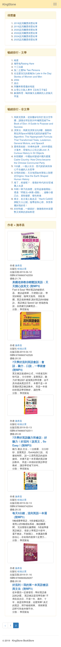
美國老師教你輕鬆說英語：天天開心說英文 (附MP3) (30, 284)
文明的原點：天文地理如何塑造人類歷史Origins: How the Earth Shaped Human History (33, 176)
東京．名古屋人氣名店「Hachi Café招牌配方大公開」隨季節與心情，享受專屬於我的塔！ (33, 202)
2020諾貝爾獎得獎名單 (25, 29)
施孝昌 (18, 265)
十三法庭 (18, 66)
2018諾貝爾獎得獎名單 (25, 23)
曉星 (16, 60)
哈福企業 (22, 268)
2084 (16, 79)
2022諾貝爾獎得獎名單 (25, 33)
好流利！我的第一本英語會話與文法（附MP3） (30, 587)
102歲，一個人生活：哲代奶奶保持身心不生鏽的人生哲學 (33, 167)
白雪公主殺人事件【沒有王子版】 (31, 89)
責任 (16, 83)
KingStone (9, 4)
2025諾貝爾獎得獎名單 (25, 39)
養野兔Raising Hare (24, 63)
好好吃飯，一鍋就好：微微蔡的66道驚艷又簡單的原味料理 (33, 210)
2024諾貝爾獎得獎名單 (25, 36)
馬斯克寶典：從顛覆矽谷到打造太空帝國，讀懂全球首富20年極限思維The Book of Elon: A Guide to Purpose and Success (33, 121)
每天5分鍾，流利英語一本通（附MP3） (29, 515)
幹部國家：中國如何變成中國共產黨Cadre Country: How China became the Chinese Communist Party (32, 159)
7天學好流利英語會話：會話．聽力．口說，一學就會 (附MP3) (29, 366)
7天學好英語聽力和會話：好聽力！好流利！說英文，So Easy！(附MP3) (29, 441)
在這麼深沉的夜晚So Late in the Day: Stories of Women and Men (33, 75)
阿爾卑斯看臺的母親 (24, 86)
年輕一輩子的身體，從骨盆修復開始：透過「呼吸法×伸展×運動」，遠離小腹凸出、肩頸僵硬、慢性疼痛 (33, 192)
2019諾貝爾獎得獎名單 (25, 26)
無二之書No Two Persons (27, 70)
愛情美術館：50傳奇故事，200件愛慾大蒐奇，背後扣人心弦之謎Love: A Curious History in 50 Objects (33, 150)
